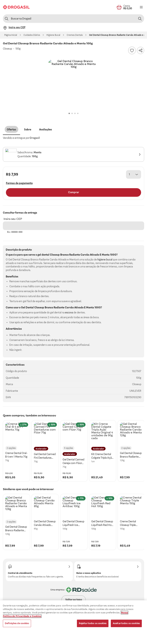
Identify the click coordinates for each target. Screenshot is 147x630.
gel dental (43, 254)
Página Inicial (10, 35)
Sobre (27, 129)
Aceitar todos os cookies (126, 623)
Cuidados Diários (31, 35)
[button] (73, 85)
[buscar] (139, 18)
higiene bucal (104, 259)
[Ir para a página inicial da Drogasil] (16, 7)
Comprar (73, 192)
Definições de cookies (17, 623)
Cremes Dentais (75, 35)
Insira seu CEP (13, 219)
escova (69, 312)
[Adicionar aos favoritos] (132, 50)
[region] (73, 615)
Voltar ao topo (73, 599)
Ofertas (11, 129)
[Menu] (141, 7)
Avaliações (45, 129)
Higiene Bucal (53, 35)
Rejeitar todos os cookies (92, 623)
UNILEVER (135, 390)
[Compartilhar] (140, 50)
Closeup (136, 384)
